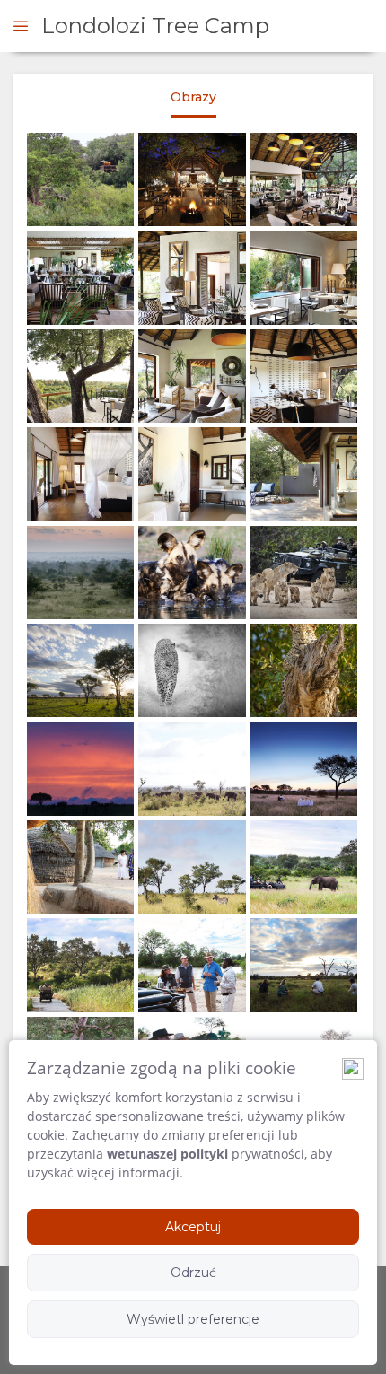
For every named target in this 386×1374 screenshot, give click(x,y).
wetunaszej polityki (167, 1153)
